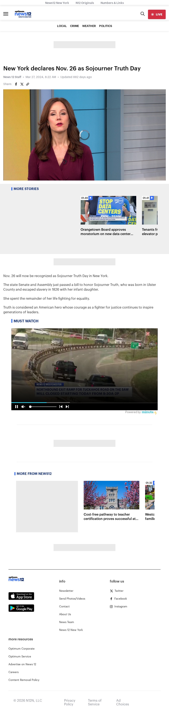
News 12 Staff (12, 77)
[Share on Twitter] (21, 84)
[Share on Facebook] (16, 84)
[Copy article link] (27, 84)
